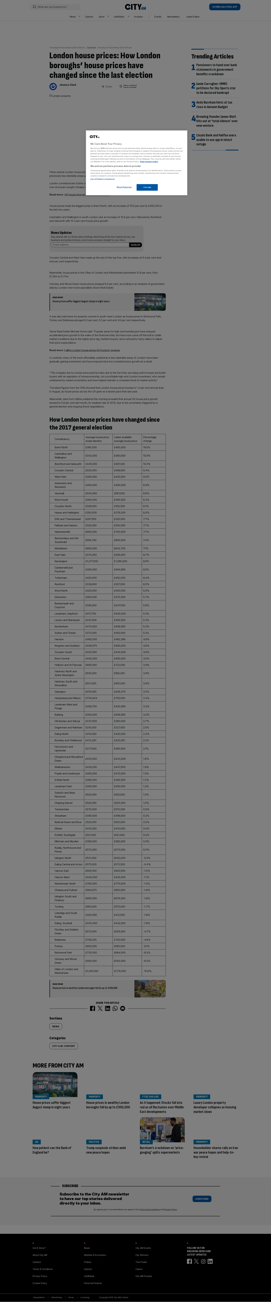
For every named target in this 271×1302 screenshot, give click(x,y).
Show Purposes (124, 187)
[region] (137, 163)
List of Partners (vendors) (102, 179)
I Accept (147, 187)
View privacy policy (149, 161)
